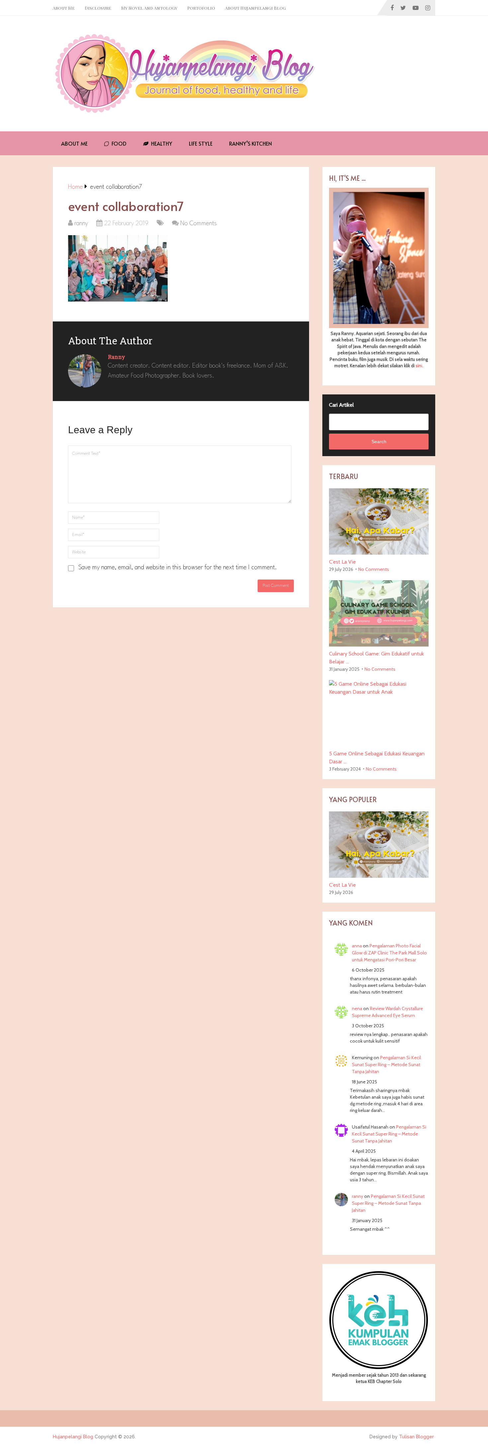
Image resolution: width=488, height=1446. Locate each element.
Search (378, 441)
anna (357, 946)
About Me (64, 8)
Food (118, 143)
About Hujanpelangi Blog (255, 8)
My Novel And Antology (149, 8)
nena (357, 1008)
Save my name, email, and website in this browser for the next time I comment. (177, 568)
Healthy (161, 143)
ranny (81, 224)
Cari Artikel (341, 405)
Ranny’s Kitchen (250, 143)
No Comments (198, 224)
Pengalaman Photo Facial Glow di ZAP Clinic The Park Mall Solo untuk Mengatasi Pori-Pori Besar (389, 953)
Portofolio (201, 8)
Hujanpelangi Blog (73, 1436)
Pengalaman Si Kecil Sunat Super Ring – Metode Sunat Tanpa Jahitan (386, 1064)
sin (418, 365)
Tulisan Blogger (416, 1436)
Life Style (200, 143)
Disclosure (98, 8)
